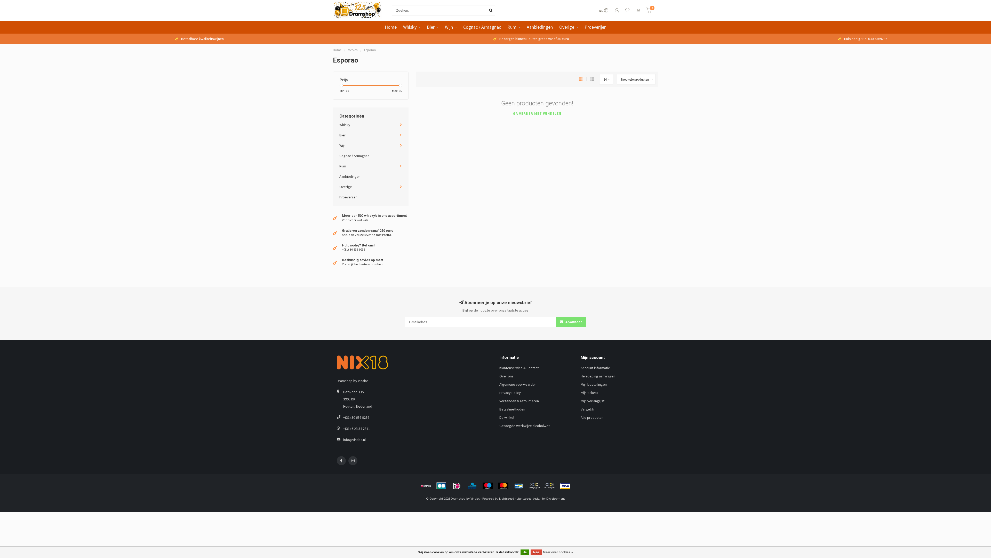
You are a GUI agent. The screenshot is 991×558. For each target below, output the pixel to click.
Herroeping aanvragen (598, 376)
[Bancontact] (518, 486)
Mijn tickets (589, 392)
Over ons (506, 376)
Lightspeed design (529, 498)
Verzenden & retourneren (519, 401)
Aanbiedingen (540, 27)
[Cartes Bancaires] (441, 486)
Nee (536, 552)
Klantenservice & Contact (519, 368)
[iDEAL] (456, 486)
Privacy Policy (510, 392)
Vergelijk (587, 409)
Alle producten (592, 417)
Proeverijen (595, 27)
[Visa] (565, 486)
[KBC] (472, 486)
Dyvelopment (555, 498)
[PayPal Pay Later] (549, 486)
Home (391, 27)
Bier (431, 27)
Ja (525, 552)
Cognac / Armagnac (482, 27)
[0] (649, 11)
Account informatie (595, 368)
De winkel (506, 417)
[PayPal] (534, 486)
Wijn (449, 27)
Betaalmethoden (512, 409)
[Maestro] (487, 486)
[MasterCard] (503, 486)
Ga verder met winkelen (537, 113)
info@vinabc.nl (354, 439)
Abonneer (573, 322)
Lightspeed (506, 498)
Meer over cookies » (558, 552)
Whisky (410, 27)
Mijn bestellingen (594, 384)
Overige (566, 27)
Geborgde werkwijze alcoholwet (524, 425)
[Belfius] (425, 486)
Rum (511, 27)
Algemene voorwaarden (518, 384)
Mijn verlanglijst (592, 401)
